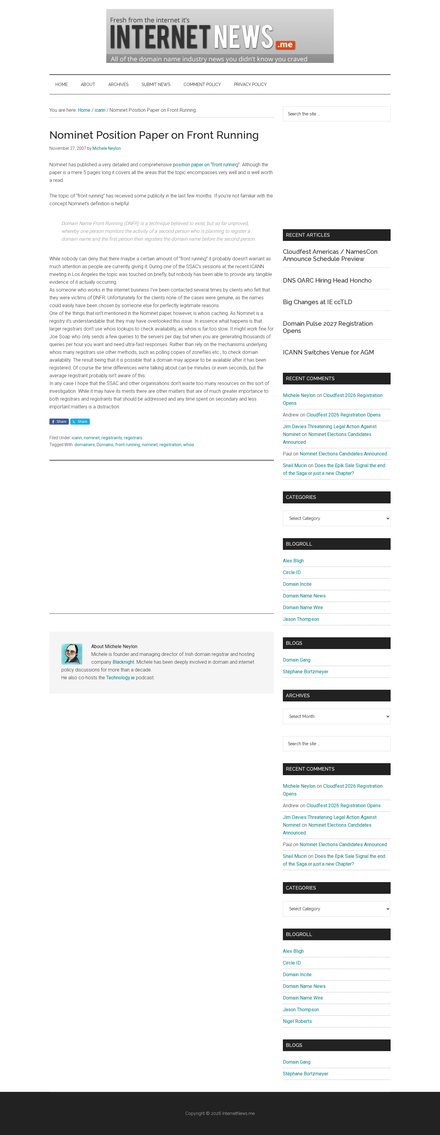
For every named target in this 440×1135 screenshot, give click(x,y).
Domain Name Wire (303, 607)
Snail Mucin (295, 465)
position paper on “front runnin (204, 164)
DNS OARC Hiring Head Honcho (327, 280)
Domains (105, 444)
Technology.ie (120, 677)
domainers (85, 444)
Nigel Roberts (297, 1021)
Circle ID (292, 572)
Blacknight (123, 662)
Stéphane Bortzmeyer (305, 671)
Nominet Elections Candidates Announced (343, 454)
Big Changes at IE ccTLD (317, 302)
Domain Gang (296, 660)
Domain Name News (304, 596)
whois (188, 444)
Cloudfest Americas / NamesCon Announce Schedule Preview (330, 255)
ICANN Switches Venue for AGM (328, 352)
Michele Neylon (299, 395)
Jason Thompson (301, 619)
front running (127, 444)
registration (170, 444)
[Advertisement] (161, 537)
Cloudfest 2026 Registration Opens (344, 415)
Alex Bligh (293, 561)
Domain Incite (297, 584)
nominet (92, 437)
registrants (111, 437)
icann (77, 437)
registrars (133, 437)
